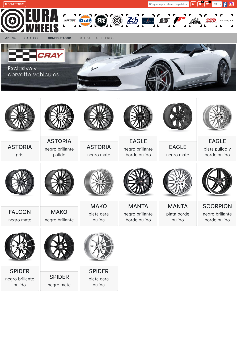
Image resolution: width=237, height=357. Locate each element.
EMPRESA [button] (10, 38)
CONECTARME (15, 4)
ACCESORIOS (104, 38)
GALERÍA (84, 38)
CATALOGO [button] (32, 38)
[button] (60, 38)
